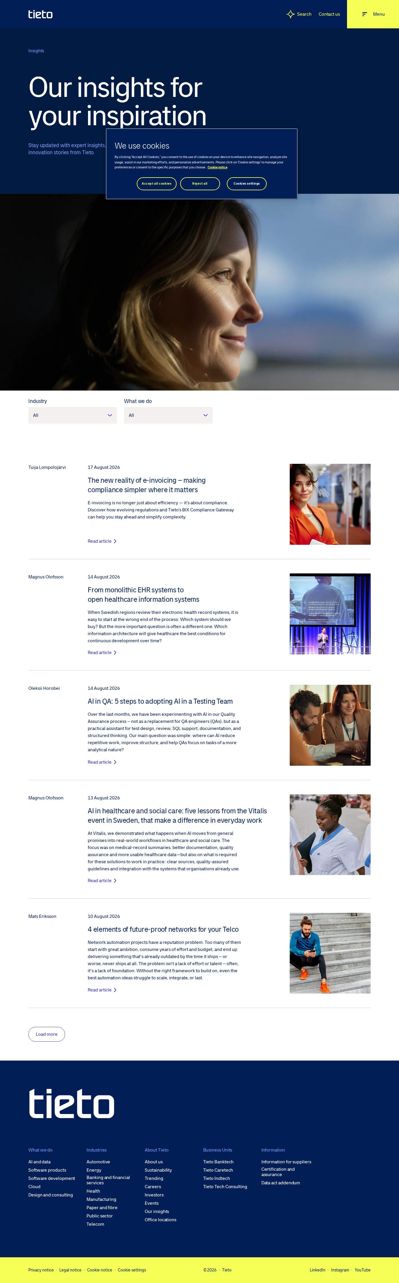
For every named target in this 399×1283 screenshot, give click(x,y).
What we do (138, 401)
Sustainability (158, 1170)
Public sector (100, 1216)
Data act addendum (280, 1183)
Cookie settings (132, 1270)
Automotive (98, 1162)
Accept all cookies (156, 183)
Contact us (329, 14)
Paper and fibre (102, 1207)
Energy (94, 1170)
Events (152, 1203)
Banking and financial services (108, 1180)
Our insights (157, 1211)
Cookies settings (247, 183)
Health (93, 1191)
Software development (51, 1178)
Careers (153, 1186)
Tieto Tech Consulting (225, 1186)
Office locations (160, 1219)
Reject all (200, 183)
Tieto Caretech (218, 1170)
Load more (47, 1034)
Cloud (34, 1186)
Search (304, 14)
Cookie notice (99, 1270)
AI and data (39, 1162)
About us (153, 1162)
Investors (154, 1195)
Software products (47, 1170)
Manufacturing (101, 1199)
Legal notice (70, 1270)
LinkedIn (317, 1270)
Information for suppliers (286, 1162)
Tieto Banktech (218, 1162)
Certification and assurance (278, 1172)
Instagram (340, 1270)
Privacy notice (41, 1270)
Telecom (95, 1224)
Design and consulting (50, 1195)
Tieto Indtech (216, 1178)
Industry (37, 401)
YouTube (363, 1270)
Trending (154, 1178)
